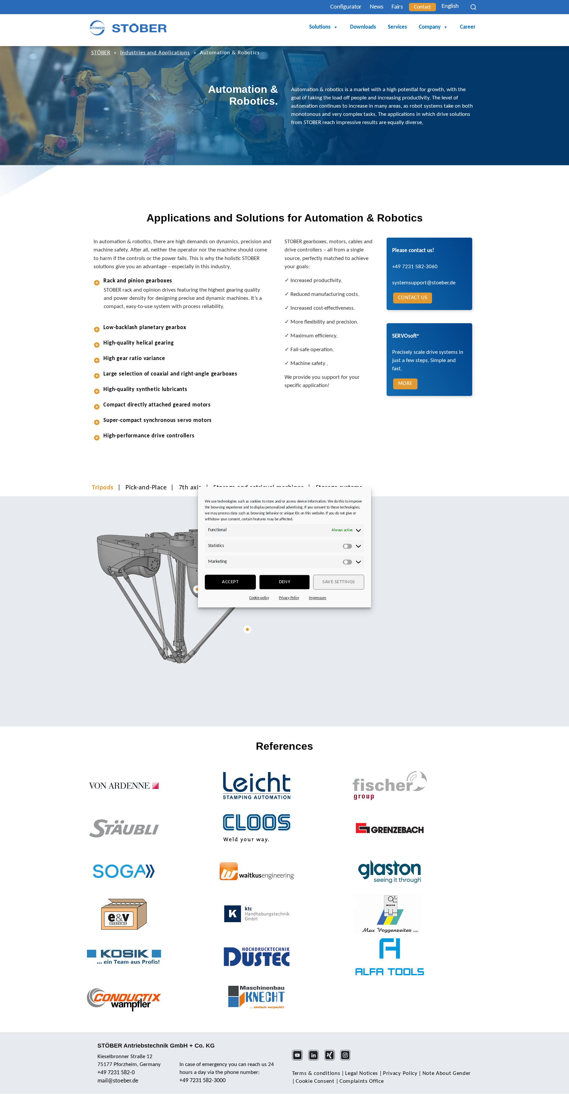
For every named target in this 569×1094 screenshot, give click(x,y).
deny (284, 582)
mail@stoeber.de (117, 1081)
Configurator (346, 7)
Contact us (412, 297)
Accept (230, 582)
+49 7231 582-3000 (202, 1081)
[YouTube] (299, 1059)
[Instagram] (347, 1059)
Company (430, 27)
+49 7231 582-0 (116, 1073)
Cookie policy (259, 598)
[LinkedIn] (315, 1059)
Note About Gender (446, 1073)
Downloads (363, 27)
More (405, 383)
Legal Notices (361, 1073)
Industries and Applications (155, 53)
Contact (422, 7)
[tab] (182, 280)
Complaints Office (361, 1081)
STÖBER (100, 53)
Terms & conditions (316, 1073)
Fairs (397, 7)
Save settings (338, 582)
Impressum (317, 598)
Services (397, 27)
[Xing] (331, 1059)
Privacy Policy (289, 598)
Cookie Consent (315, 1081)
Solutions (320, 27)
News (376, 7)
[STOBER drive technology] (128, 27)
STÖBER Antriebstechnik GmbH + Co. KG (156, 1045)
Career (467, 27)
